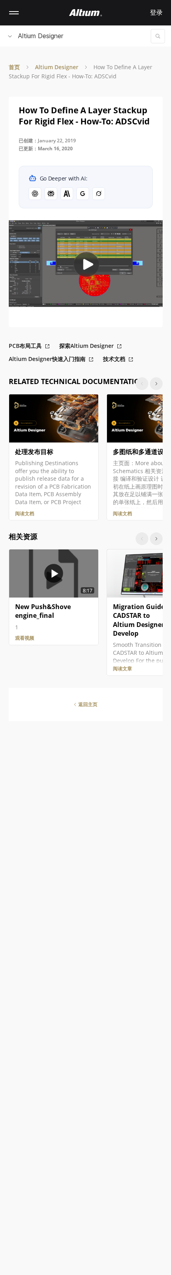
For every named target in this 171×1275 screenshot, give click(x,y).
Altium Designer (40, 36)
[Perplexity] (51, 193)
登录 (156, 12)
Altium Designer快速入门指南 (47, 359)
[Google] (82, 193)
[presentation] (156, 383)
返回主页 (87, 704)
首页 (14, 67)
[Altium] (85, 12)
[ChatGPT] (35, 193)
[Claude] (66, 193)
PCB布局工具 (25, 345)
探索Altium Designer (86, 345)
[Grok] (98, 193)
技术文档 (114, 359)
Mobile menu (14, 13)
